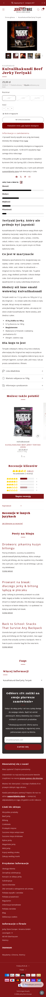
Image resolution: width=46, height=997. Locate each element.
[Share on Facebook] (16, 176)
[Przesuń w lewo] (4, 56)
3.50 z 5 (30, 471)
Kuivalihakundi (8, 65)
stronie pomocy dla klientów (31, 778)
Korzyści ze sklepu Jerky (12, 877)
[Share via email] (29, 176)
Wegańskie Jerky (8, 844)
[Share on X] (21, 176)
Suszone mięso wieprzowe (13, 832)
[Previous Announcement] (3, 2)
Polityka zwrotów (9, 909)
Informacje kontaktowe (11, 905)
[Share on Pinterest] (25, 176)
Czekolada (6, 824)
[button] (12, 479)
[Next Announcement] (42, 2)
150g (23, 98)
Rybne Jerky (7, 840)
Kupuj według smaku (11, 852)
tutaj (26, 141)
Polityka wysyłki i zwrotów (12, 893)
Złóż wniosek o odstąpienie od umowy (17, 889)
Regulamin (6, 901)
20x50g (37, 98)
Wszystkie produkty (10, 812)
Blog (4, 913)
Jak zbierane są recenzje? (12, 523)
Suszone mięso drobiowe (12, 836)
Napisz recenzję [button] (23, 496)
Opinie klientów (8, 885)
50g (9, 98)
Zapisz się (23, 747)
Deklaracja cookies (9, 917)
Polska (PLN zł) (21, 966)
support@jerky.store (10, 171)
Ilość (4, 105)
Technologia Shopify (23, 991)
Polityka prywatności (10, 897)
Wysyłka (26, 85)
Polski (22, 970)
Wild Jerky (6, 848)
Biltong (5, 820)
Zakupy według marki (11, 856)
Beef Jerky (6, 816)
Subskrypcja (7, 881)
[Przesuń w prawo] (42, 56)
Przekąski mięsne (9, 828)
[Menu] (3, 9)
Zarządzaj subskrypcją (11, 872)
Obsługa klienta (8, 868)
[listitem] (23, 3)
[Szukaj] (38, 9)
